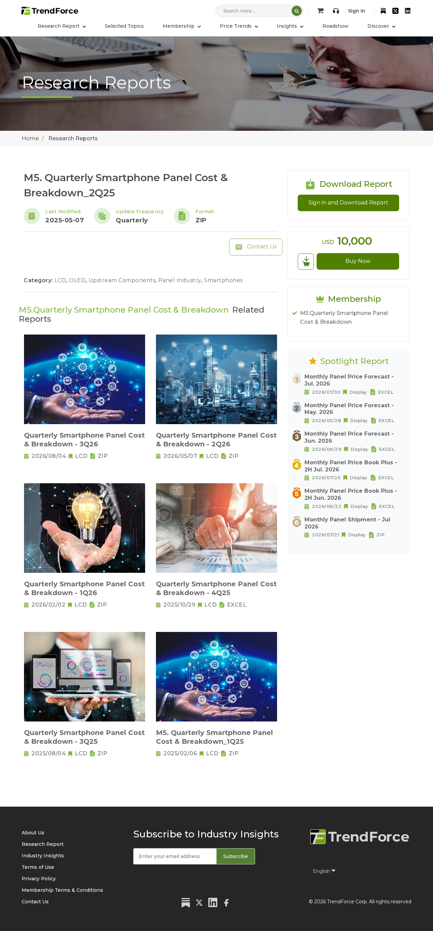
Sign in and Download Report (348, 202)
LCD (61, 280)
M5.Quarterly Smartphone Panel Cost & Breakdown (344, 317)
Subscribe (235, 856)
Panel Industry (180, 280)
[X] (395, 11)
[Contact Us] (336, 10)
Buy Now (357, 261)
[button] (182, 26)
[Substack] (383, 11)
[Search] (297, 11)
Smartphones (223, 280)
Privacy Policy (39, 879)
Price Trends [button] (236, 26)
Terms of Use (38, 867)
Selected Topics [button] (124, 26)
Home (30, 138)
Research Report (43, 844)
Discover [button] (378, 26)
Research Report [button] (59, 26)
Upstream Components (123, 280)
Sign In (356, 11)
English (322, 871)
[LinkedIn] (408, 11)
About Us (33, 833)
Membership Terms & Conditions (62, 890)
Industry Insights (43, 856)
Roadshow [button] (335, 26)
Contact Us (261, 246)
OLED (78, 280)
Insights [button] (287, 26)
